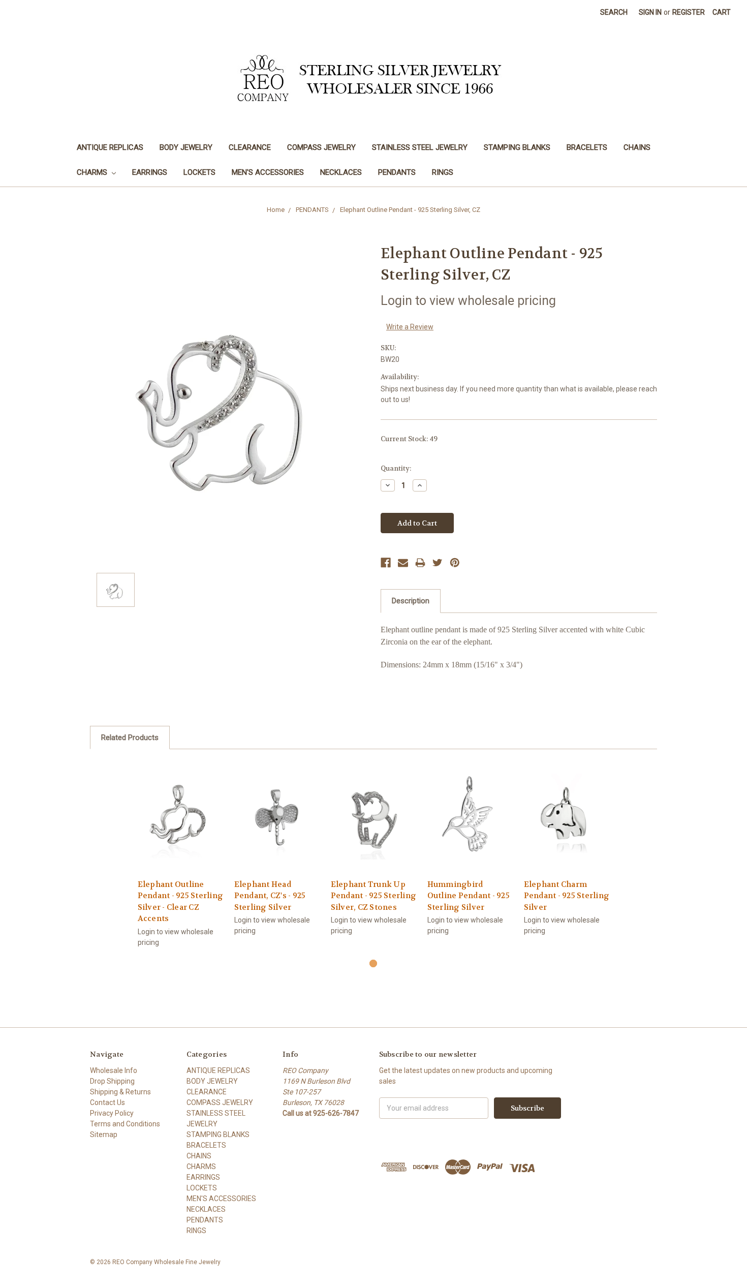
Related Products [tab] (130, 737)
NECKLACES (341, 172)
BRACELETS (587, 147)
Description (410, 600)
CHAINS (637, 147)
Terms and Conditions (125, 1124)
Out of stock (373, 825)
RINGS (442, 172)
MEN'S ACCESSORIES (268, 172)
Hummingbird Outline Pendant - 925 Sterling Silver (468, 895)
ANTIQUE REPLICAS (110, 147)
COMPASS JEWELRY (321, 147)
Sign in (650, 12)
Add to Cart (180, 825)
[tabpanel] (180, 859)
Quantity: (396, 468)
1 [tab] (373, 963)
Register (688, 12)
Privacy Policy (112, 1113)
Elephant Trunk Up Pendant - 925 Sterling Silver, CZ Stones (374, 895)
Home (276, 209)
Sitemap (103, 1134)
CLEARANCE (250, 147)
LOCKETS (199, 172)
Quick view (180, 807)
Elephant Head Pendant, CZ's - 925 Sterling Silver (270, 895)
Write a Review (409, 327)
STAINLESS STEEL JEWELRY (420, 147)
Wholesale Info (113, 1070)
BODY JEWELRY (186, 147)
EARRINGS (149, 172)
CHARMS (93, 172)
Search (614, 12)
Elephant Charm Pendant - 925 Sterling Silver (567, 895)
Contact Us (107, 1102)
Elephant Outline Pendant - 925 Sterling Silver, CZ (410, 209)
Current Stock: (409, 439)
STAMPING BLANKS (517, 147)
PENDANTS (397, 172)
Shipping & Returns (120, 1092)
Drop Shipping (112, 1081)
